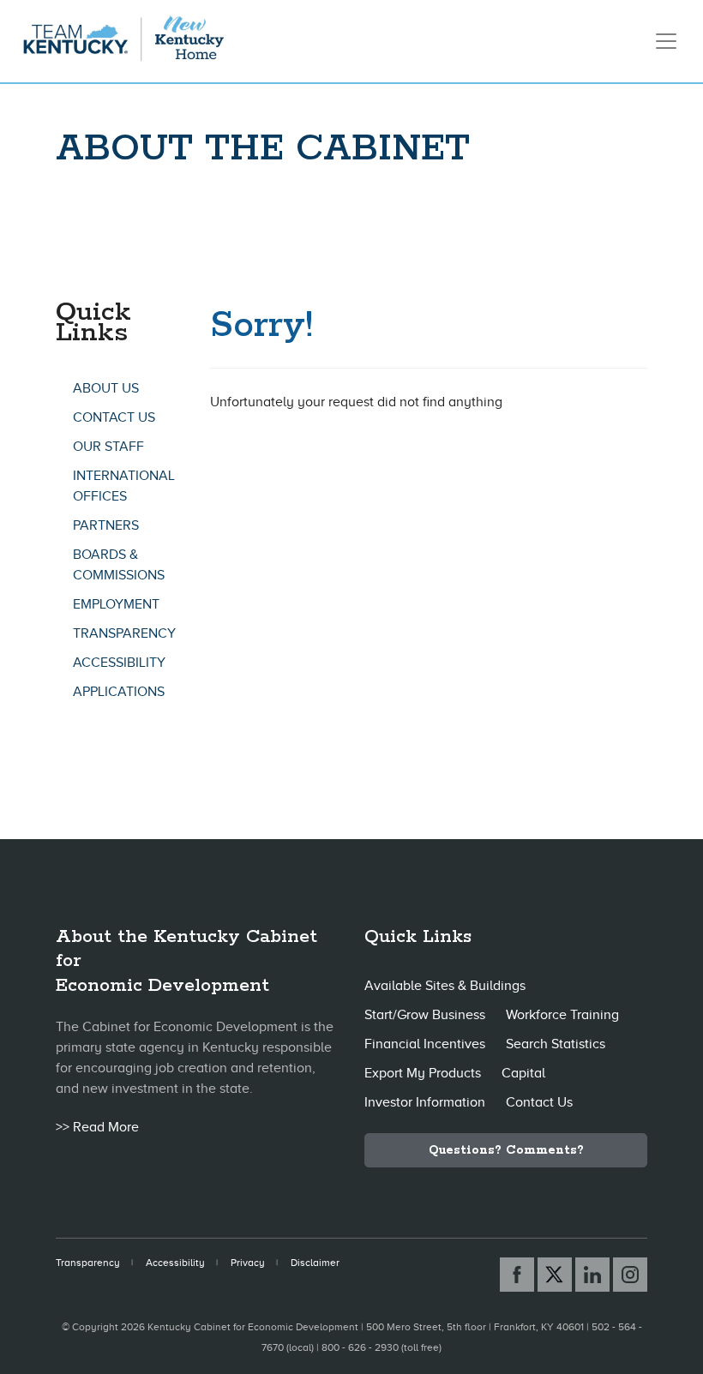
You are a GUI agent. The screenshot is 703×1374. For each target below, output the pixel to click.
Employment (116, 604)
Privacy (248, 1263)
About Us (106, 388)
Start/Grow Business (424, 1015)
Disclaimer (315, 1263)
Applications (119, 691)
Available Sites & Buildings (445, 985)
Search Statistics (555, 1044)
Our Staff (108, 446)
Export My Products (422, 1073)
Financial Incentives (424, 1044)
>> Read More (97, 1127)
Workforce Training (562, 1015)
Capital (523, 1073)
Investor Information (424, 1102)
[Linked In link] (592, 1274)
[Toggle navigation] (666, 41)
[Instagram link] (630, 1274)
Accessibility (119, 662)
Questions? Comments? (506, 1150)
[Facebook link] (517, 1274)
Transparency (124, 633)
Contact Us (114, 417)
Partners (106, 525)
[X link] (555, 1274)
